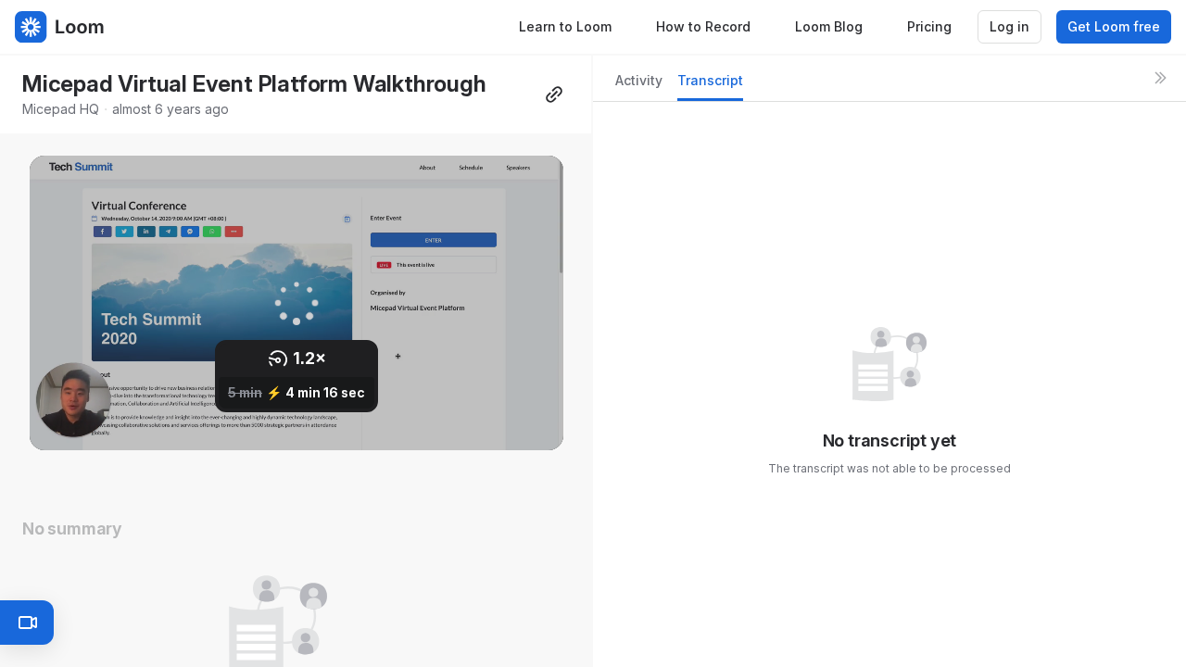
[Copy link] (554, 94)
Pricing (929, 26)
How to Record (703, 26)
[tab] (638, 85)
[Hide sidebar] (1160, 78)
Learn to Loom (565, 26)
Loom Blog (829, 26)
